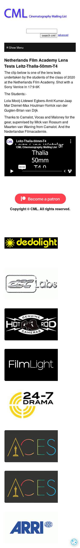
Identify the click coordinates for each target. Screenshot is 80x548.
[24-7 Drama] (40, 405)
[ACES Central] (40, 446)
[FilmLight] (40, 365)
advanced (63, 34)
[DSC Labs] (40, 284)
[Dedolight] (40, 243)
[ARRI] (40, 528)
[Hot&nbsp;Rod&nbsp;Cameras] (40, 324)
